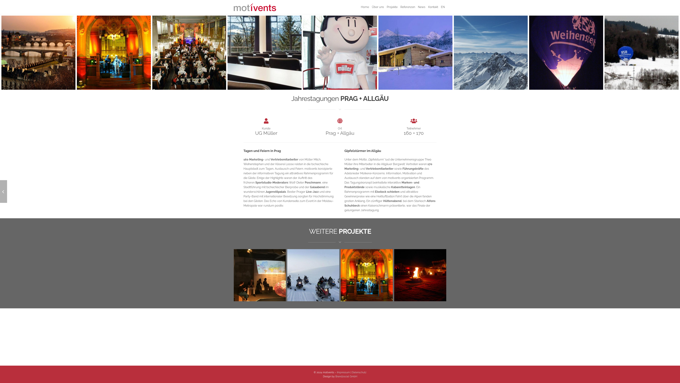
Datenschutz (359, 372)
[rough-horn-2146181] (491, 52)
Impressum (343, 372)
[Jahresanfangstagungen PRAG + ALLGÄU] (38, 52)
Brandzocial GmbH (346, 376)
